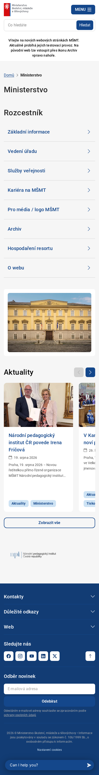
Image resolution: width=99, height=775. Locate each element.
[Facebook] (8, 656)
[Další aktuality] (90, 372)
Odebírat (49, 701)
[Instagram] (20, 656)
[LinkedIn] (43, 656)
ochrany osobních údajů (20, 715)
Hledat (84, 25)
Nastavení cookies (49, 750)
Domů (9, 75)
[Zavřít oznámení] (87, 48)
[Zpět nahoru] (90, 656)
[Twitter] (55, 656)
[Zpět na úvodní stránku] (18, 9)
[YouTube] (32, 656)
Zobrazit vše (49, 522)
